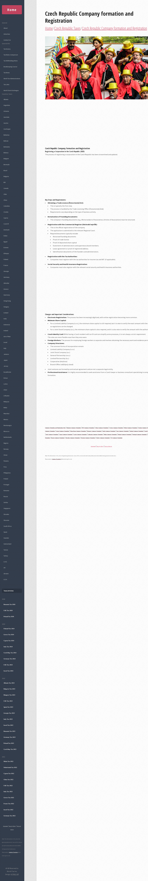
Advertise (7, 34)
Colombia (7, 206)
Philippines (7, 473)
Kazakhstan (7, 372)
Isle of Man (7, 336)
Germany (6, 277)
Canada (6, 188)
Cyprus (6, 218)
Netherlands (8, 437)
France (6, 265)
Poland (6, 479)
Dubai (5, 236)
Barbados (7, 147)
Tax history (7, 49)
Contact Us (7, 40)
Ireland (6, 331)
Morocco (6, 431)
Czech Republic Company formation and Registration (89, 17)
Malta (5, 408)
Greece (6, 289)
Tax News (7, 73)
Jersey (6, 366)
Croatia (6, 212)
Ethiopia (6, 253)
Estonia (6, 247)
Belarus (6, 153)
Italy (5, 348)
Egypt (5, 242)
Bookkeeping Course (10, 67)
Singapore (7, 508)
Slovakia (6, 514)
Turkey (6, 556)
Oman (5, 455)
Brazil (5, 170)
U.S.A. (5, 579)
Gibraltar (6, 283)
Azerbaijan (7, 129)
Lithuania (6, 396)
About (5, 28)
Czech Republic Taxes (67, 28)
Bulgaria (6, 176)
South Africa (7, 526)
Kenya (6, 378)
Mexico (6, 419)
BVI (5, 182)
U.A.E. (5, 562)
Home (49, 28)
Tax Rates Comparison (11, 55)
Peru (5, 467)
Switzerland (7, 544)
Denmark (6, 230)
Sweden (6, 538)
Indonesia (7, 325)
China (5, 200)
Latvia (5, 384)
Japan (5, 360)
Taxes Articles (9, 591)
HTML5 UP (15, 874)
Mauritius (6, 413)
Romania (6, 490)
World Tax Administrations (12, 79)
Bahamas (6, 135)
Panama (6, 461)
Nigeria (6, 443)
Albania (6, 99)
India (5, 319)
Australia (6, 117)
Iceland (6, 313)
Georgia (6, 271)
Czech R (6, 224)
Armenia (6, 111)
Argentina (7, 105)
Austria (6, 123)
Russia (6, 496)
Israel (5, 342)
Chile (5, 194)
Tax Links (6, 84)
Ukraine (6, 574)
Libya (5, 390)
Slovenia (6, 520)
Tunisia (6, 550)
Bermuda (6, 164)
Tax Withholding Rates (11, 61)
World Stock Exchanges (11, 90)
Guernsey (7, 295)
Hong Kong (7, 301)
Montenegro (8, 425)
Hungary (6, 307)
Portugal (6, 485)
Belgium (6, 159)
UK (4, 568)
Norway (6, 449)
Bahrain (6, 141)
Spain (5, 532)
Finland (6, 259)
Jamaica (6, 354)
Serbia (6, 502)
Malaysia (6, 402)
